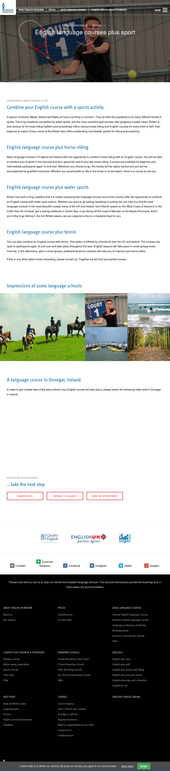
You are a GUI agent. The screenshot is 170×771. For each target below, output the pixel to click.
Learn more (127, 766)
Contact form (64, 730)
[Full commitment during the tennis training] (106, 324)
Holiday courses (11, 659)
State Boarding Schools (70, 669)
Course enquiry (66, 703)
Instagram (101, 566)
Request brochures (67, 719)
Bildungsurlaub (120, 630)
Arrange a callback (65, 496)
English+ (97, 25)
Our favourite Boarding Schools (74, 675)
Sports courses (10, 669)
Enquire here (25, 496)
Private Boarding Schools (71, 664)
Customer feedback (46, 564)
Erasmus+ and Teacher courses (128, 635)
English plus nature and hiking (128, 669)
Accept (143, 766)
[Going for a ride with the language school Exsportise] (42, 358)
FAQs (114, 641)
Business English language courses (130, 619)
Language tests (11, 708)
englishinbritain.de (76, 25)
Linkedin (21, 566)
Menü (158, 10)
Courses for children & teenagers (109, 9)
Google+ (155, 566)
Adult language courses (73, 9)
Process (7, 714)
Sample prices (65, 614)
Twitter (128, 566)
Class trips (8, 675)
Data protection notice (14, 703)
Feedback (8, 724)
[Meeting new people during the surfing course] (106, 358)
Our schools (9, 619)
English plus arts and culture (127, 675)
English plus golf (121, 664)
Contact (62, 696)
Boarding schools (68, 652)
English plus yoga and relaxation (129, 680)
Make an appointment (105, 496)
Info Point (9, 696)
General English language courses (130, 614)
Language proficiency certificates (129, 625)
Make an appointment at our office (76, 724)
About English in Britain (31, 9)
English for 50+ (120, 685)
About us (7, 614)
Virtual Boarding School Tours (73, 659)
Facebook (74, 566)
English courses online (126, 696)
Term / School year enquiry (72, 708)
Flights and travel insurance (17, 719)
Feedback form (65, 735)
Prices (52, 9)
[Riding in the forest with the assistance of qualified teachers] (149, 358)
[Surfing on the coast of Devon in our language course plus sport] (149, 324)
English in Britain (8, 7)
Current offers (65, 619)
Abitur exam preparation (16, 664)
